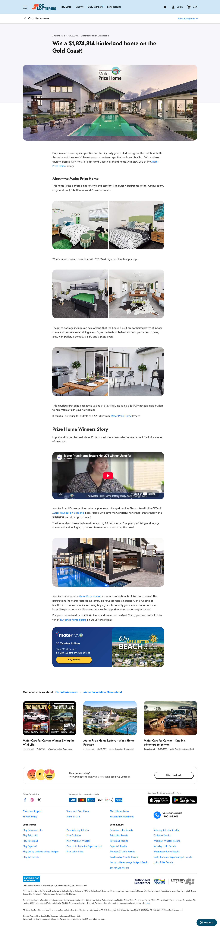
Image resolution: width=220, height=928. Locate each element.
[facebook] (25, 800)
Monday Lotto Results (165, 846)
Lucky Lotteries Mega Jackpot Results (129, 862)
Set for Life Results (119, 868)
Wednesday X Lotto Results (124, 857)
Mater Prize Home (121, 416)
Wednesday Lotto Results (167, 852)
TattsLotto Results (119, 835)
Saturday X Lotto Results (166, 830)
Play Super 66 (30, 846)
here (148, 903)
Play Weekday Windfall (78, 841)
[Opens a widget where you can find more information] (206, 923)
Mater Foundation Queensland (95, 36)
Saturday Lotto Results (121, 830)
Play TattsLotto (30, 835)
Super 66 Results (118, 846)
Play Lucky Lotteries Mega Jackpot (41, 852)
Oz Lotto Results (162, 835)
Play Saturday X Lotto (77, 830)
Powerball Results (119, 841)
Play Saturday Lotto (33, 830)
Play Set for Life (31, 857)
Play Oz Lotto (73, 835)
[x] (39, 800)
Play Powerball (30, 841)
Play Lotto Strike (74, 852)
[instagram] (32, 800)
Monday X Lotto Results (122, 852)
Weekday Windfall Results (167, 841)
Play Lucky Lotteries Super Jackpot (84, 846)
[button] (25, 7)
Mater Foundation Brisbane (68, 513)
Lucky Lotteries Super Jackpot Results (173, 857)
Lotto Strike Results (163, 862)
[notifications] (165, 7)
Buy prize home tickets (73, 620)
